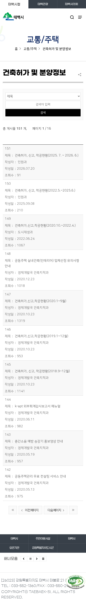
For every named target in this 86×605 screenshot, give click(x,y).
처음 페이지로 (13, 510)
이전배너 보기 (24, 558)
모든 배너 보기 (43, 558)
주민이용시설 (43, 538)
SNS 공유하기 (80, 74)
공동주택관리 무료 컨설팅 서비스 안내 (40, 476)
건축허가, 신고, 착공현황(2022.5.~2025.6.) (45, 190)
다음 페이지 (54, 510)
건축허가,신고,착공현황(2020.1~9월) (40, 301)
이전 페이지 (31, 510)
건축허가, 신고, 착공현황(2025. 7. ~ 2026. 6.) (46, 155)
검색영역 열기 (71, 17)
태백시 (14, 538)
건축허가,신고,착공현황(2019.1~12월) (41, 336)
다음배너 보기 (36, 558)
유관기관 (14, 548)
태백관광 (43, 4)
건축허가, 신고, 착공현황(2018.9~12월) (42, 371)
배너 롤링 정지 (30, 558)
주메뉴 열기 (79, 17)
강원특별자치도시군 (43, 548)
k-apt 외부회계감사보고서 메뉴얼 (37, 406)
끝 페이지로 (73, 510)
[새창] (76, 582)
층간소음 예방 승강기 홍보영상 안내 (39, 441)
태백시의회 (71, 4)
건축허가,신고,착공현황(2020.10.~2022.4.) (45, 225)
